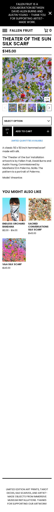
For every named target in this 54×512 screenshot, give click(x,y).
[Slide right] (49, 107)
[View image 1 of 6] (12, 108)
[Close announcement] (50, 13)
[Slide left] (4, 107)
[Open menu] (4, 30)
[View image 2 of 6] (22, 108)
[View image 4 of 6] (41, 108)
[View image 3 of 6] (32, 108)
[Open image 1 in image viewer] (27, 79)
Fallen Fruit (21, 30)
